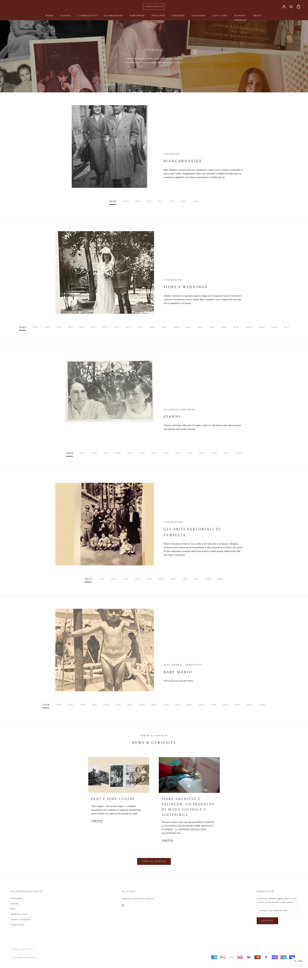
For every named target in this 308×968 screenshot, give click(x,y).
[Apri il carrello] (298, 6)
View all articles (154, 861)
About (257, 15)
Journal (240, 15)
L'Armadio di (87, 15)
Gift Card (220, 15)
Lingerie (178, 15)
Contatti (14, 903)
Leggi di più (97, 820)
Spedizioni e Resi (18, 914)
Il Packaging (16, 898)
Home (49, 15)
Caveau (65, 15)
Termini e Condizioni (20, 919)
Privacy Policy (17, 924)
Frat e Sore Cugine (113, 799)
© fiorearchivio (24, 958)
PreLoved (158, 15)
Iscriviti (267, 921)
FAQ (12, 908)
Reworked (137, 15)
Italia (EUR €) (22, 949)
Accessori (198, 15)
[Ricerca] (291, 6)
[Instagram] (123, 905)
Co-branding (114, 15)
